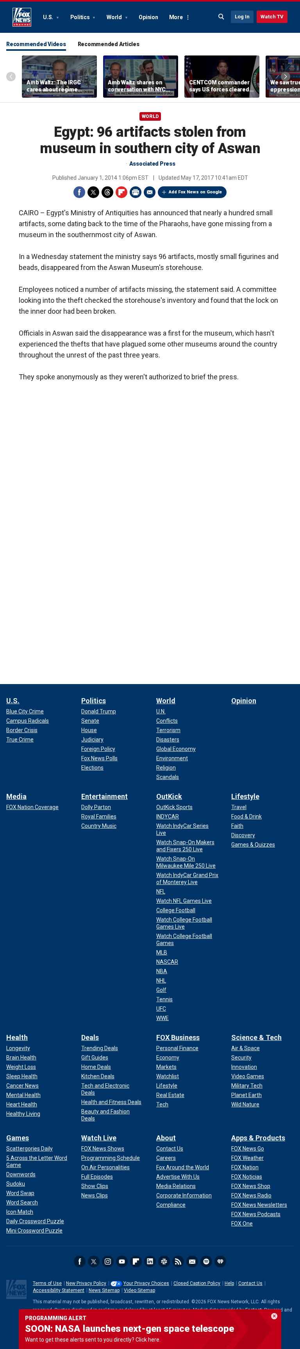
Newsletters (192, 1261)
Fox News (21, 17)
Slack (164, 1261)
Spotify (206, 1261)
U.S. (48, 17)
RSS (178, 1261)
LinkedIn (150, 1261)
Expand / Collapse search (221, 17)
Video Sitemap (139, 1290)
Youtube (122, 1261)
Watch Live (98, 1138)
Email (149, 192)
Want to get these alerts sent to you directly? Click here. (93, 1339)
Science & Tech (256, 1037)
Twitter (93, 192)
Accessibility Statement (58, 1290)
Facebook (79, 192)
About (166, 1138)
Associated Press (152, 164)
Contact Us (250, 1283)
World (115, 17)
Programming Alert (55, 1318)
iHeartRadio (220, 1261)
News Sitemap (104, 1290)
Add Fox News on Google (195, 192)
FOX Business (178, 1037)
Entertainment (104, 796)
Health (17, 1037)
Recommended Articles (108, 44)
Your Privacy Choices (146, 1283)
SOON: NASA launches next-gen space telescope (129, 1328)
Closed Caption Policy (196, 1283)
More (176, 17)
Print (135, 192)
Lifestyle (245, 796)
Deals (90, 1037)
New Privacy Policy (86, 1283)
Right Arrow (285, 76)
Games (17, 1138)
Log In (242, 17)
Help (229, 1283)
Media (16, 796)
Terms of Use (47, 1283)
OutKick (169, 796)
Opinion (148, 17)
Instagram (108, 1261)
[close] (274, 1316)
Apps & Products (258, 1138)
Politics (80, 17)
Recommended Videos (36, 44)
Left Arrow (11, 76)
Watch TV (272, 17)
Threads (107, 192)
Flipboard (121, 192)
